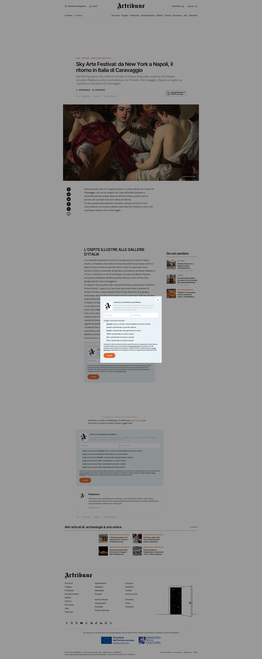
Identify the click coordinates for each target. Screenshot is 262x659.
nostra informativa (135, 346)
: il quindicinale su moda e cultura (120, 334)
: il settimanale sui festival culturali (119, 340)
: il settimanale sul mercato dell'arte (121, 327)
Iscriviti (109, 355)
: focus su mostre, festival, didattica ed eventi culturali (128, 324)
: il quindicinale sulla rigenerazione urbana (123, 331)
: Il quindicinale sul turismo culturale (120, 337)
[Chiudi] (157, 300)
